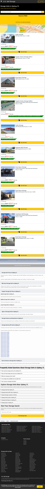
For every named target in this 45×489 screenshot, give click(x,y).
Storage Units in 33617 (5, 350)
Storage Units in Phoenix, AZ (21, 427)
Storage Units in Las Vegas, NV (37, 432)
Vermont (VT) (32, 469)
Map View (22, 30)
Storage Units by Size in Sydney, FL (9, 397)
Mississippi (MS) (32, 461)
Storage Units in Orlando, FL (5, 432)
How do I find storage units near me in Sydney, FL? (12, 373)
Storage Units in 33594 (5, 332)
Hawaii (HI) (17, 456)
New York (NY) (17, 464)
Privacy (5, 439)
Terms (7, 439)
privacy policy (18, 487)
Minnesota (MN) (18, 461)
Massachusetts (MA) (33, 460)
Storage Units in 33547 (5, 341)
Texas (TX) (3, 469)
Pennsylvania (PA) (18, 467)
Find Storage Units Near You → (7, 480)
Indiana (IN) (17, 457)
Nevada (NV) (3, 463)
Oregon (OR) (3, 467)
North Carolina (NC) (33, 464)
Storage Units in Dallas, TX (5, 428)
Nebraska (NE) (32, 462)
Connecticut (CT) (4, 455)
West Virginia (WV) (33, 470)
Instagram (25, 443)
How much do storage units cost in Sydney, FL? (11, 370)
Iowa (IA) (31, 457)
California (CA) (17, 454)
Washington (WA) (18, 470)
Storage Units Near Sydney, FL (8, 389)
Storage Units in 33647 (5, 352)
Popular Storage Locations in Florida (9, 394)
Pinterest (24, 444)
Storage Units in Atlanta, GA (36, 428)
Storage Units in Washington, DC (6, 429)
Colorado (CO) (32, 454)
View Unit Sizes (24, 51)
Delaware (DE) (17, 455)
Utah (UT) (17, 469)
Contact (2, 439)
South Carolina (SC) (4, 468)
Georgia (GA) (3, 456)
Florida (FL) (31, 455)
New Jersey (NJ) (32, 463)
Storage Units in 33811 (5, 347)
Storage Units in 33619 (5, 342)
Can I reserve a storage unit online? (9, 381)
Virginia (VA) (3, 470)
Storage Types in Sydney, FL (7, 402)
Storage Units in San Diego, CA (22, 429)
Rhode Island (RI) (32, 467)
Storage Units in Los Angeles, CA (22, 426)
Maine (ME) (3, 460)
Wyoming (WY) (17, 471)
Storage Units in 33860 (5, 355)
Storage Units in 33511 (5, 334)
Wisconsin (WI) (3, 471)
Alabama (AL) (3, 453)
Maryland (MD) (17, 460)
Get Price (42, 1)
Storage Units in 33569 (5, 343)
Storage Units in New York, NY (6, 426)
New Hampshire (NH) (18, 463)
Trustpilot (24, 440)
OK (39, 486)
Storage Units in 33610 (5, 348)
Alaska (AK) (17, 453)
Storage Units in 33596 (5, 338)
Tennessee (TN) (32, 468)
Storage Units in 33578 (5, 345)
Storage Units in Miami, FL (21, 428)
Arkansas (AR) (3, 454)
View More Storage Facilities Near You (22, 265)
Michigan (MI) (3, 461)
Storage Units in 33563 (5, 337)
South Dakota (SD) (18, 468)
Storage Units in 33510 (5, 336)
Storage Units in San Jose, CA (36, 429)
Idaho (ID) (31, 456)
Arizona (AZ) (32, 453)
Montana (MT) (17, 462)
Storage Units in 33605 (5, 351)
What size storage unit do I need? (8, 376)
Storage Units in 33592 (5, 346)
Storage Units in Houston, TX (6, 427)
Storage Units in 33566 (5, 339)
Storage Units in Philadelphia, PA (37, 427)
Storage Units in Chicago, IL (36, 426)
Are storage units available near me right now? (11, 378)
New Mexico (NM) (4, 464)
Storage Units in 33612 (5, 356)
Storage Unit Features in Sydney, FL (9, 400)
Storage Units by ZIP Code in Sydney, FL (10, 392)
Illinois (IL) (2, 457)
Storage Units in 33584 (5, 333)
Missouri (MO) (3, 462)
